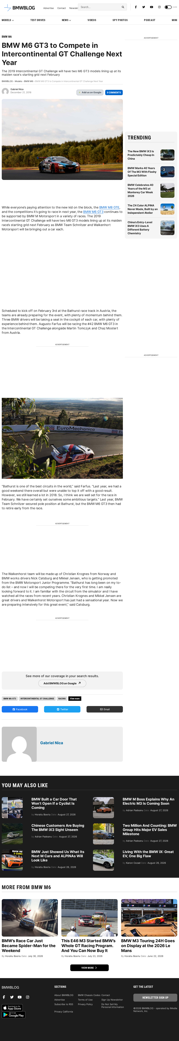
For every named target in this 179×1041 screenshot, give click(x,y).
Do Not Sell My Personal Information (112, 1005)
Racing (62, 698)
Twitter (64, 709)
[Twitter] (143, 7)
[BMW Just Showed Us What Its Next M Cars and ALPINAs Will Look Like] (12, 851)
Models (6, 20)
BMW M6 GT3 (93, 212)
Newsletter (75, 8)
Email (106, 709)
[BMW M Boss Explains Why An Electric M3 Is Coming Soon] (103, 799)
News (65, 20)
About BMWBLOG (63, 995)
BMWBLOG (7, 81)
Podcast (149, 20)
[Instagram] (159, 7)
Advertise (48, 8)
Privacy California (63, 1011)
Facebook (21, 709)
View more (87, 967)
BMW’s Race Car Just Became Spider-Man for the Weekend (29, 945)
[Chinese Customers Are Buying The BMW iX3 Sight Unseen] (12, 825)
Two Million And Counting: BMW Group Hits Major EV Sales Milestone (150, 829)
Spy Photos (120, 20)
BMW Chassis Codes (89, 995)
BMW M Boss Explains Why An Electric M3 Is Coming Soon (148, 801)
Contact (61, 8)
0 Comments (114, 92)
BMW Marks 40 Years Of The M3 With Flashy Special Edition (142, 171)
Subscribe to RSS (63, 1004)
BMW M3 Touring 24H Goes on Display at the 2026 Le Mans (148, 945)
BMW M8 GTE (109, 207)
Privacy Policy (85, 1004)
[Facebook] (136, 7)
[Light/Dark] (168, 7)
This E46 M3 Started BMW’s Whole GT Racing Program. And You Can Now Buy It (88, 945)
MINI (174, 20)
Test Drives (37, 20)
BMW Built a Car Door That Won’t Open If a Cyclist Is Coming (54, 803)
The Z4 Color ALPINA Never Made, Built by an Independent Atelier (143, 209)
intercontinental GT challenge (37, 698)
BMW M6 (7, 36)
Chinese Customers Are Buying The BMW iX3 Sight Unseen (57, 827)
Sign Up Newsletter (112, 999)
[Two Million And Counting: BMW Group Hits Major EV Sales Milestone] (103, 825)
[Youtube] (151, 7)
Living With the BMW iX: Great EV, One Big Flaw (148, 854)
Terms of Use (85, 999)
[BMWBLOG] (24, 987)
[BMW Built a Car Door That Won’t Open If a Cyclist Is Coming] (12, 799)
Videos (92, 20)
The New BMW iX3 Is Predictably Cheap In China (141, 155)
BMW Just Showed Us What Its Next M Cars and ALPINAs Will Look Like (57, 856)
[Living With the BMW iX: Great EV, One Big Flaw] (103, 851)
